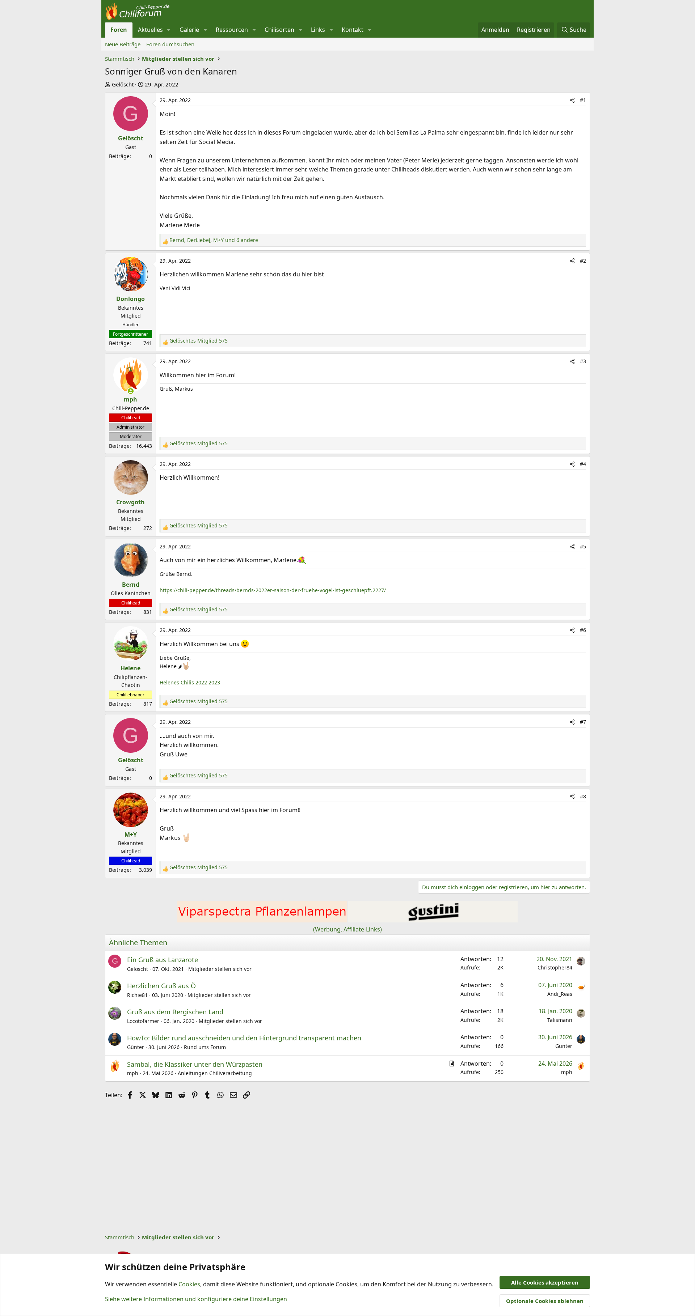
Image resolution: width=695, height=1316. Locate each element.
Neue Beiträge (122, 44)
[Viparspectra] (262, 920)
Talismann (559, 1019)
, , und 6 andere (213, 240)
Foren (118, 30)
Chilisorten (279, 30)
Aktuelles (150, 30)
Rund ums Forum (205, 1047)
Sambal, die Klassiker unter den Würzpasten (194, 1064)
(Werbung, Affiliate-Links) (347, 929)
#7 (583, 721)
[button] (169, 30)
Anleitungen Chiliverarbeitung (215, 1073)
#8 (583, 796)
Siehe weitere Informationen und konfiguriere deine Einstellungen (196, 1299)
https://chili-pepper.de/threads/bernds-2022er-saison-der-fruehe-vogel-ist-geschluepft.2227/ (273, 590)
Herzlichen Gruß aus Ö (161, 985)
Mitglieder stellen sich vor (220, 968)
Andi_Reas (559, 993)
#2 (583, 260)
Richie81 (137, 995)
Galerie (189, 30)
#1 (583, 100)
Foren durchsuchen (170, 44)
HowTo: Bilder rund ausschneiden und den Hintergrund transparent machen (244, 1037)
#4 (583, 463)
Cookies (189, 1284)
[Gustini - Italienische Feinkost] (433, 920)
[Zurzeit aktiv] (130, 391)
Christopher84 (555, 967)
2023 (214, 682)
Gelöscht (123, 84)
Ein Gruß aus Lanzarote (162, 959)
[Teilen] (572, 100)
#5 (583, 546)
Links (318, 30)
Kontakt (352, 30)
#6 (583, 630)
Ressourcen (232, 30)
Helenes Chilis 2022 (183, 682)
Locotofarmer (143, 1021)
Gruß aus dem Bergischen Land (175, 1011)
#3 (583, 361)
